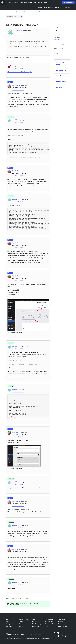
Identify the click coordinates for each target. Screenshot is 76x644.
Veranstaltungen (49, 621)
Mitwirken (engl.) (49, 619)
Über (7, 619)
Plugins (21, 624)
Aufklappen (12, 418)
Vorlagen (21, 626)
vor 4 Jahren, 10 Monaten (20, 32)
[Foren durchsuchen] (21, 16)
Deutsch (22, 634)
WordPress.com (62, 619)
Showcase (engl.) (23, 619)
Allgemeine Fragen (15, 11)
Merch (47, 626)
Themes (21, 621)
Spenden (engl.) (50, 624)
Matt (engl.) (61, 621)
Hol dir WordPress (68, 2)
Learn (33, 619)
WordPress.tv (36, 626)
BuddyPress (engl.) (63, 626)
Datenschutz (9, 626)
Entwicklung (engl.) (37, 624)
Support (34, 621)
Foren (7, 7)
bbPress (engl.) (62, 624)
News (7, 621)
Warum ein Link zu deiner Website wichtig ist (19, 72)
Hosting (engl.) (9, 624)
